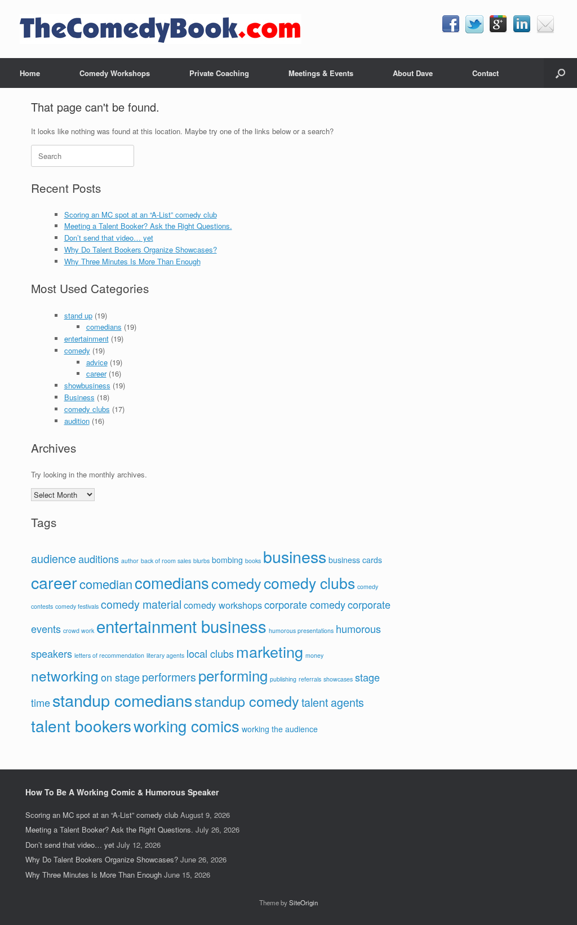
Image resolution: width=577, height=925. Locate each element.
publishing (283, 679)
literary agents (165, 655)
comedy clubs (87, 409)
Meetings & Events (320, 73)
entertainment (86, 338)
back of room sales (166, 560)
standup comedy (246, 701)
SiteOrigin (303, 902)
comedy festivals (77, 606)
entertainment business (181, 626)
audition (77, 420)
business (294, 556)
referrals (310, 679)
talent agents (332, 702)
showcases (338, 679)
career (96, 373)
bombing (227, 559)
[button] (560, 73)
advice (97, 362)
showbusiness (87, 385)
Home (30, 73)
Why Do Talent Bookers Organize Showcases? (140, 249)
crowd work (78, 630)
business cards (355, 559)
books (253, 560)
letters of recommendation (109, 655)
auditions (98, 558)
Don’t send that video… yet (108, 237)
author (130, 560)
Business (79, 397)
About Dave (413, 73)
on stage (120, 677)
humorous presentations (301, 630)
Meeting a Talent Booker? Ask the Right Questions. (148, 225)
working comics (186, 725)
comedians (104, 326)
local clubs (210, 653)
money (314, 655)
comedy (77, 350)
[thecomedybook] (160, 29)
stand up (78, 315)
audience (53, 558)
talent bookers (81, 725)
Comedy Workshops (114, 73)
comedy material (141, 604)
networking (65, 675)
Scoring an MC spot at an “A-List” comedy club (140, 214)
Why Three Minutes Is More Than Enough (132, 261)
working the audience (280, 728)
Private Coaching (219, 73)
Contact (485, 73)
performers (169, 677)
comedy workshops (223, 605)
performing (233, 675)
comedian (105, 583)
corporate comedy (304, 604)
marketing (269, 651)
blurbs (201, 560)
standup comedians (122, 699)
